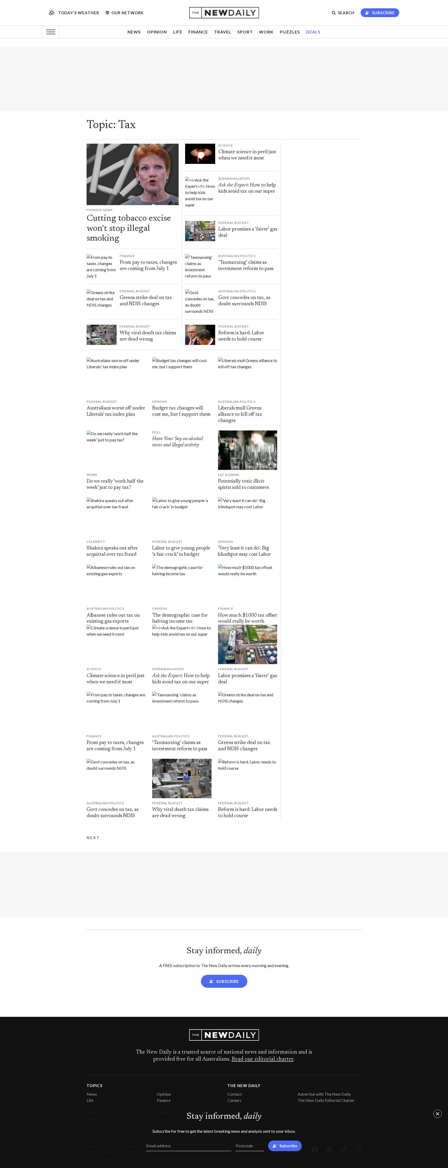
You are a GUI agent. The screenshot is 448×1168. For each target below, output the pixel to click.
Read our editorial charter (262, 1059)
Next (93, 838)
